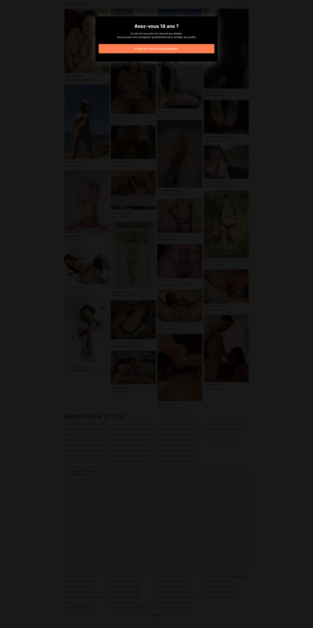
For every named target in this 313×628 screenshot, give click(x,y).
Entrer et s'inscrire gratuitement (156, 48)
